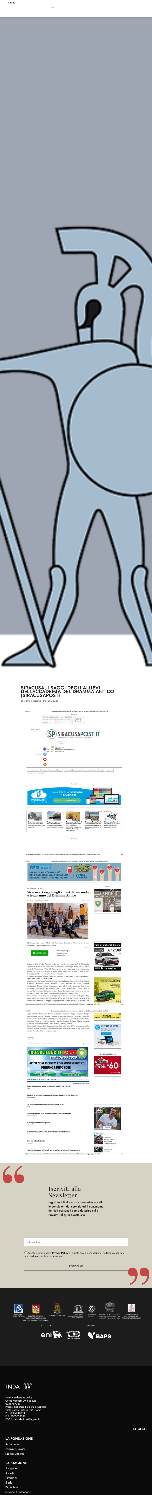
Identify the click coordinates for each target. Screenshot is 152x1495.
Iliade (8, 1482)
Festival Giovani (15, 1449)
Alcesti (9, 1473)
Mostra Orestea (14, 1454)
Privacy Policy (60, 1253)
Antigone (11, 1468)
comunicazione (32, 701)
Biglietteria (12, 1487)
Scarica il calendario (18, 1492)
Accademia (12, 1444)
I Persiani (11, 1478)
